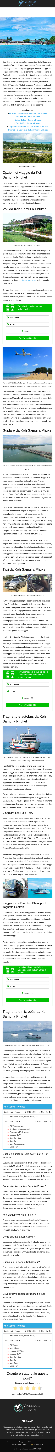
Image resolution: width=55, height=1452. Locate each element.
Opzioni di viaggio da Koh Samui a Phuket (28, 113)
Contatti (26, 1444)
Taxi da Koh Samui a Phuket (28, 123)
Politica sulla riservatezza (37, 1442)
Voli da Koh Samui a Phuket (28, 117)
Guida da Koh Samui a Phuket (28, 120)
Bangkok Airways (28, 280)
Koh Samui (22, 9)
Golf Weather (38, 1444)
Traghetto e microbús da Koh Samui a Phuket (28, 130)
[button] (51, 3)
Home (3, 9)
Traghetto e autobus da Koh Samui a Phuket (28, 126)
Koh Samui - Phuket (14, 1106)
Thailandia (12, 9)
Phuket (23, 51)
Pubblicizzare (16, 1444)
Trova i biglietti (29, 338)
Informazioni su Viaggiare (16, 1442)
